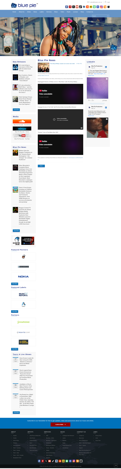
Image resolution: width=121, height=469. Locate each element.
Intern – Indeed (82, 445)
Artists (29, 12)
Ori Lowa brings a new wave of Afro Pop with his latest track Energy (25, 67)
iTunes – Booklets (50, 447)
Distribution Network (50, 445)
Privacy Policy (98, 435)
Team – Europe (16, 450)
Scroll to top (116, 465)
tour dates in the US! (44, 75)
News (35, 12)
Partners (15, 443)
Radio (68, 12)
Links (96, 438)
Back (41, 165)
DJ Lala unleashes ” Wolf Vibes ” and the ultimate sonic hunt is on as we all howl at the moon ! (25, 89)
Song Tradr (98, 440)
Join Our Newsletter (50, 452)
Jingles (47, 450)
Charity (14, 438)
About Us (21, 12)
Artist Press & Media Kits (35, 435)
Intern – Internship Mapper (85, 443)
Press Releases (16, 445)
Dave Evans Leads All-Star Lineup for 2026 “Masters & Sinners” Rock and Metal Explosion (27, 361)
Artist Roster (32, 438)
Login (108, 2)
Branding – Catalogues (51, 440)
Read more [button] (91, 75)
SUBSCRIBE (59, 424)
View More (16, 109)
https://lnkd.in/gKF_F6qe (100, 73)
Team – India (16, 452)
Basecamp (81, 438)
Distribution (48, 443)
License (75, 12)
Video (62, 12)
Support (81, 447)
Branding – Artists (50, 438)
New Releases (33, 447)
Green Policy (16, 440)
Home (14, 12)
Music (56, 12)
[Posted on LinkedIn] (106, 67)
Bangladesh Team (17, 457)
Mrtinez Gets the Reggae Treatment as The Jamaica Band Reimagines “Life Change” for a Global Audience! (25, 155)
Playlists (64, 440)
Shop (82, 12)
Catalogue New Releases (68, 435)
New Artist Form (33, 445)
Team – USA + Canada (18, 455)
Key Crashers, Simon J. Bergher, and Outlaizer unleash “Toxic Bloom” (25, 78)
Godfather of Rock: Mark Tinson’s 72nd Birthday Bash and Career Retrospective (26, 387)
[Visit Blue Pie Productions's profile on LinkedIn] (89, 67)
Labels (42, 12)
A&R (47, 435)
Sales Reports (49, 455)
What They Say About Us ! (85, 450)
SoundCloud (65, 447)
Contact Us (90, 12)
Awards (15, 435)
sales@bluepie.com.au (96, 2)
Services (49, 12)
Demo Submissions (83, 440)
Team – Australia (17, 447)
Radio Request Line (67, 445)
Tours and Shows (33, 450)
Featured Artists (33, 440)
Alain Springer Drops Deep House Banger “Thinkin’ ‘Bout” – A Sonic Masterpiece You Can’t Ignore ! (25, 100)
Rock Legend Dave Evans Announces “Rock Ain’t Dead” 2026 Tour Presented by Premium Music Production (26, 375)
